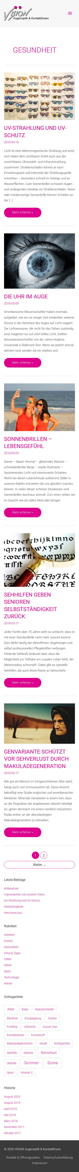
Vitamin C (27, 1072)
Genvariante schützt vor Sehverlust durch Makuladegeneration (36, 758)
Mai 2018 (10, 1115)
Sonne (52, 1063)
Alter (10, 1009)
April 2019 (10, 1108)
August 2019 (12, 1102)
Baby (25, 1009)
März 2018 (11, 1121)
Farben (52, 1018)
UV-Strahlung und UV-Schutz (22, 900)
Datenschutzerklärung (58, 1157)
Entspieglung (33, 1018)
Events (8, 940)
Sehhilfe (12, 1052)
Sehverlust (49, 1053)
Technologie (11, 977)
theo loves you (13, 912)
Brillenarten (11, 888)
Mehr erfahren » (22, 213)
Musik (43, 1043)
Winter (8, 983)
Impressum (39, 1163)
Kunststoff (38, 1035)
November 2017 (14, 1127)
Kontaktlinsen (15, 1035)
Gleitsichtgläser (13, 906)
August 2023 (12, 1096)
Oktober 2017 (12, 1133)
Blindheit (12, 1018)
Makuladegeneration (20, 1043)
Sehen (8, 965)
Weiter (39, 865)
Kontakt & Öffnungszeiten (23, 1157)
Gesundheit (11, 947)
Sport (7, 971)
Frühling (12, 1026)
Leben (8, 959)
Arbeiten (9, 934)
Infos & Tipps (12, 953)
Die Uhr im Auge (26, 296)
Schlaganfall (62, 1043)
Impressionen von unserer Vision (24, 894)
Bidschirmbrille (44, 1009)
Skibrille (11, 1063)
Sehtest (28, 1052)
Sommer (31, 1063)
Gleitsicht (30, 1026)
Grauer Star (50, 1026)
